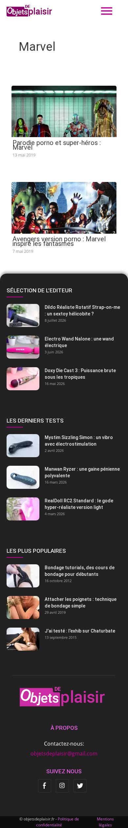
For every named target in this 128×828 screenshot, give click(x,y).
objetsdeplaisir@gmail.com (64, 753)
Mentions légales (105, 822)
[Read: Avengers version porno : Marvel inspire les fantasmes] (64, 207)
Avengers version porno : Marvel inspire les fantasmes (59, 241)
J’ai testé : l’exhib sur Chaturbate (80, 631)
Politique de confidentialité (57, 822)
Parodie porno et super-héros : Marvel (56, 145)
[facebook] (44, 785)
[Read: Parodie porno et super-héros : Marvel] (64, 110)
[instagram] (62, 785)
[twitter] (80, 785)
